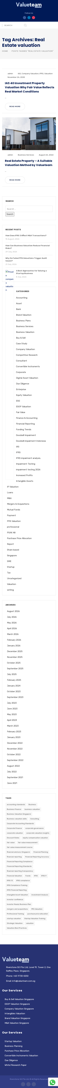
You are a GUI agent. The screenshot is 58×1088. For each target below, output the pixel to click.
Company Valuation (30, 73)
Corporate (21, 372)
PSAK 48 (11, 532)
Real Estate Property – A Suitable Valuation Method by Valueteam (28, 163)
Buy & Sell (20, 338)
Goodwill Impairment (26, 435)
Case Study (21, 343)
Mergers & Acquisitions (18, 504)
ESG (18, 401)
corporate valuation (15, 833)
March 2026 (13, 634)
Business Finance (14, 809)
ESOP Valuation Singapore (17, 1004)
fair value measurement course (19, 847)
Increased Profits (24, 475)
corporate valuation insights (37, 833)
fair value (10, 842)
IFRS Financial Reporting (17, 890)
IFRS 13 (10, 880)
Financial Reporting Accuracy (37, 857)
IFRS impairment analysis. (28, 458)
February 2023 (14, 731)
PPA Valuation (14, 521)
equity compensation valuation (35, 838)
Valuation (48, 73)
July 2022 (12, 771)
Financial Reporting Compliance (19, 861)
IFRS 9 (43, 876)
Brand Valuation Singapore (17, 1018)
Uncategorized (14, 578)
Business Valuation (25, 332)
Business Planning (13, 1046)
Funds (28, 876)
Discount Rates (13, 838)
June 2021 (12, 783)
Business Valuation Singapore (19, 814)
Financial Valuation (14, 876)
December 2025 (15, 651)
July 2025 (12, 674)
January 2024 (13, 685)
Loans (10, 492)
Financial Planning (41, 852)
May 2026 (12, 622)
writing (10, 590)
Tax (9, 572)
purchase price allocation (37, 914)
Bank (18, 309)
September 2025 (15, 668)
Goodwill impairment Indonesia (31, 441)
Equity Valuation (24, 395)
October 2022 (14, 754)
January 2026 (13, 645)
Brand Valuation (23, 315)
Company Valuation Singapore (19, 1009)
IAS (19, 73)
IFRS (42, 73)
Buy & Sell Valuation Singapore (19, 999)
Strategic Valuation (15, 923)
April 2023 (12, 720)
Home (5, 51)
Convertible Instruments (28, 366)
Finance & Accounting (26, 418)
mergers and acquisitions (17, 909)
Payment (11, 515)
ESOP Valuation (23, 406)
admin (10, 73)
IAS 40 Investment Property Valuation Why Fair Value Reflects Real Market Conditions (29, 87)
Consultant (21, 360)
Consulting (34, 819)
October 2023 (14, 691)
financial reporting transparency (20, 871)
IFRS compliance (23, 880)
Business (32, 804)
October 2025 (14, 663)
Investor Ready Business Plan (19, 904)
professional (13, 527)
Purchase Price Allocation (19, 538)
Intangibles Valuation (15, 1013)
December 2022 (15, 743)
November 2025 (15, 657)
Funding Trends (23, 429)
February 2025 (14, 680)
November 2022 (15, 749)
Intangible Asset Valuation (17, 895)
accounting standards (16, 804)
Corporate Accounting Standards (20, 823)
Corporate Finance (14, 828)
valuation (30, 923)
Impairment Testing (25, 464)
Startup (10, 567)
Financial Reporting (25, 424)
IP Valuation (13, 487)
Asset (19, 303)
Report (10, 544)
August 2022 (13, 766)
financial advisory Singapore (18, 852)
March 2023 (13, 726)
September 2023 (15, 697)
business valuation (32, 809)
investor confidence (15, 899)
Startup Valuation (13, 1041)
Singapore (12, 555)
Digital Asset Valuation (27, 378)
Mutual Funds (13, 509)
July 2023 (12, 703)
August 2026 (13, 611)
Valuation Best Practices (17, 928)
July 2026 (12, 617)
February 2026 (14, 640)
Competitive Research (27, 355)
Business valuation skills (17, 819)
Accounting (21, 297)
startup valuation (14, 918)
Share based (13, 550)
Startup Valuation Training (34, 918)
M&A (9, 498)
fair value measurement (27, 842)
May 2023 (12, 714)
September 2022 (15, 760)
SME (9, 561)
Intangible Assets (24, 481)
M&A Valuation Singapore (17, 1023)
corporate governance (34, 828)
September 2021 (15, 777)
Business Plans (23, 320)
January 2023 (13, 737)
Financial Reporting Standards (19, 866)
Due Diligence (22, 383)
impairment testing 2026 (28, 469)
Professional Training (15, 914)
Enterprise (21, 389)
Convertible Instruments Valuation (21, 1055)
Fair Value (20, 412)
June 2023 (12, 708)
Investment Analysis (40, 895)
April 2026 (12, 628)
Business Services (26, 155)
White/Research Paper (15, 1065)
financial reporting (14, 857)
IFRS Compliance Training (17, 885)
